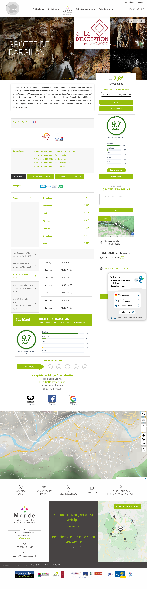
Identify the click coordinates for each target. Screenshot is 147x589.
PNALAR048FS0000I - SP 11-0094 (50, 166)
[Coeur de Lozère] (43, 574)
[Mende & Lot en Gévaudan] (24, 574)
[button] (138, 9)
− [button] (143, 429)
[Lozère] (56, 574)
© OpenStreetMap (133, 478)
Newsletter (73, 526)
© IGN (125, 478)
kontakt (140, 2)
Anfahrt (104, 219)
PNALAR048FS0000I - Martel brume (50, 159)
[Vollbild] (143, 414)
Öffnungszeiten (24, 538)
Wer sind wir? (129, 2)
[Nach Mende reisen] (12, 14)
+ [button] (143, 425)
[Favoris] (134, 9)
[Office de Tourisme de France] (130, 574)
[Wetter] (130, 9)
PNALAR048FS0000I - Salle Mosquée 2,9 (52, 163)
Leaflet (118, 478)
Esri (122, 478)
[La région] (86, 574)
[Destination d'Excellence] (110, 574)
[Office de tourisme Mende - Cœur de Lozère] (67, 10)
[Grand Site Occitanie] (63, 574)
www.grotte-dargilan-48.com (116, 268)
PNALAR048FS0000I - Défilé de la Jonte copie (55, 151)
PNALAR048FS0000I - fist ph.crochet (51, 155)
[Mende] (120, 574)
